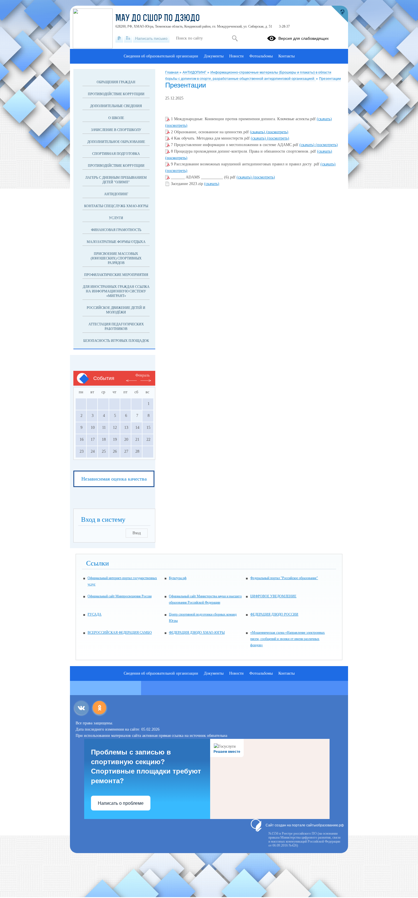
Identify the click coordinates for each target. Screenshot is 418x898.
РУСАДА (95, 614)
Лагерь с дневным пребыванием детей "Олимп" (116, 180)
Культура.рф (178, 578)
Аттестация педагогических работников (116, 326)
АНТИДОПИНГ (195, 72)
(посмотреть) (176, 125)
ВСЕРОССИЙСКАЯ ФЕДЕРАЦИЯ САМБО (120, 633)
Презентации (330, 79)
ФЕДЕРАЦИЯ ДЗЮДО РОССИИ (274, 614)
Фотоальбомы (261, 56)
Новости (236, 56)
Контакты (286, 56)
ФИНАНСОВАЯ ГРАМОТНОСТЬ (116, 230)
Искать (235, 38)
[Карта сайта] (128, 38)
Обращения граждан (116, 82)
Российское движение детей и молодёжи (116, 310)
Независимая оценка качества (114, 479)
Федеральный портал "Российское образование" (284, 578)
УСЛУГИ (116, 218)
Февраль (142, 375)
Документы (214, 56)
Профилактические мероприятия (116, 275)
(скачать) (324, 119)
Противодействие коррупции (116, 94)
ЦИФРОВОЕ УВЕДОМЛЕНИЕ (273, 596)
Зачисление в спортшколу (116, 130)
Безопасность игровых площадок (116, 341)
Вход (137, 533)
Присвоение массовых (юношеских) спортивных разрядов (116, 258)
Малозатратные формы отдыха (116, 242)
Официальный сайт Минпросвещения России (120, 596)
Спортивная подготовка (116, 154)
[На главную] (119, 38)
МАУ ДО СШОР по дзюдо (157, 19)
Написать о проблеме (121, 803)
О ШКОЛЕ (116, 118)
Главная (172, 72)
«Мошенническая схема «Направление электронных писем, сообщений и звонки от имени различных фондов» (287, 639)
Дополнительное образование (116, 142)
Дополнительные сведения (116, 106)
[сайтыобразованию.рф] (339, 14)
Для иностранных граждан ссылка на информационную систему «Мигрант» (116, 291)
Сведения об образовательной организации (161, 56)
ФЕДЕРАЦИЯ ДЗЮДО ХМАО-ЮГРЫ (197, 633)
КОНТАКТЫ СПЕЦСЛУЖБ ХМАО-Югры (116, 206)
